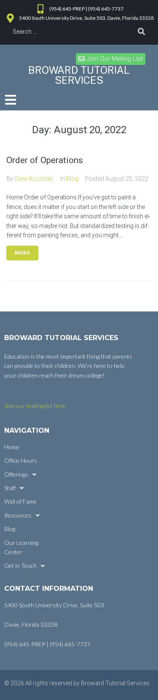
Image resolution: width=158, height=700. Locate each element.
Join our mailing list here (35, 405)
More (22, 253)
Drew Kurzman (34, 178)
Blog (72, 178)
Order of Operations (44, 160)
